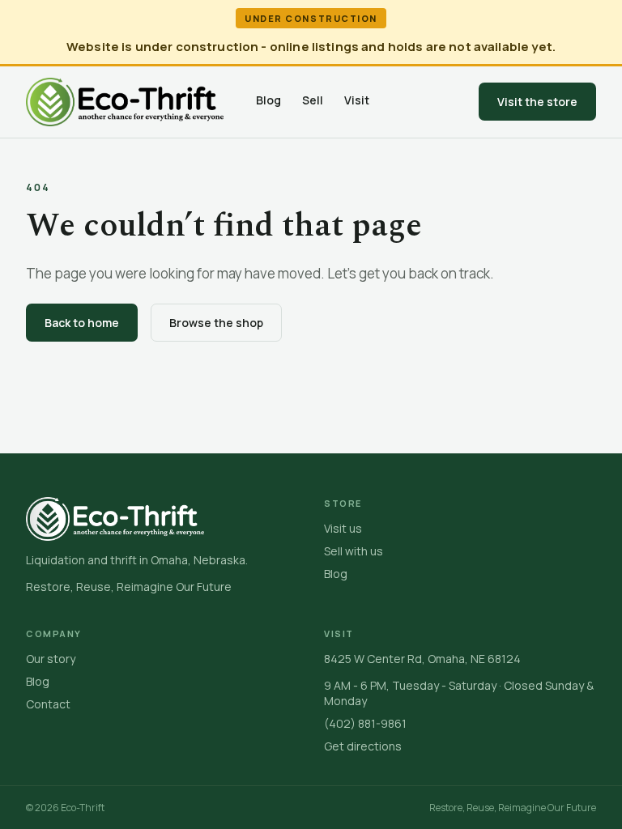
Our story (50, 658)
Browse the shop (216, 322)
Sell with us (353, 551)
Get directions (363, 746)
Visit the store (537, 101)
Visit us (343, 528)
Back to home (82, 322)
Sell (312, 100)
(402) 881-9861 (365, 723)
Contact (48, 704)
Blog (268, 100)
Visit (356, 100)
